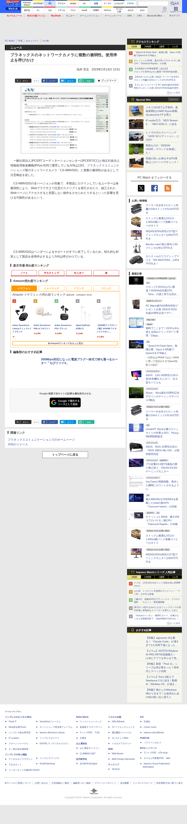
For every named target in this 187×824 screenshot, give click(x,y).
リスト (36, 81)
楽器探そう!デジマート (91, 727)
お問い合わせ (41, 783)
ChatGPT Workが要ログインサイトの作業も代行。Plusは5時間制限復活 (162, 433)
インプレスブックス (49, 758)
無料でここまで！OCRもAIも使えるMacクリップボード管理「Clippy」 (162, 332)
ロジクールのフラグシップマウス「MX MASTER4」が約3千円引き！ (162, 260)
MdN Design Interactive (123, 759)
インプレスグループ (142, 783)
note (89, 81)
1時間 (134, 46)
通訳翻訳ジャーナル (121, 732)
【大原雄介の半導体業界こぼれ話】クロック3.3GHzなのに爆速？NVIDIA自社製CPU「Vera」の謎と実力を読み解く (155, 71)
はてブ (70, 81)
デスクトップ (51, 272)
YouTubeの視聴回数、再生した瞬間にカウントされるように (162, 485)
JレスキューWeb (120, 738)
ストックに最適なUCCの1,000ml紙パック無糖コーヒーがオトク (162, 222)
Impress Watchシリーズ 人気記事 (155, 572)
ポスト (26, 81)
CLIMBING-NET (88, 753)
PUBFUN (144, 738)
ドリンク (79, 288)
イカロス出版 (114, 717)
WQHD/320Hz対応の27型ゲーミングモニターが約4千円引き (162, 235)
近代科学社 (81, 759)
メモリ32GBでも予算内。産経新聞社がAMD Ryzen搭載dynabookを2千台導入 (162, 111)
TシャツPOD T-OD (90, 732)
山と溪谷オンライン (90, 748)
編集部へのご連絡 (82, 783)
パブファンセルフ (152, 742)
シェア (52, 81)
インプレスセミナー (49, 738)
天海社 (147, 721)
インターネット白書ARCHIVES (24, 770)
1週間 (161, 46)
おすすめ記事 (143, 630)
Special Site (143, 99)
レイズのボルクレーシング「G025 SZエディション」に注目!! (162, 136)
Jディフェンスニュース (123, 727)
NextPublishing (47, 763)
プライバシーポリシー (105, 783)
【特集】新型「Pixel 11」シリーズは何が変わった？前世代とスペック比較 (162, 667)
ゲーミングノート (113, 15)
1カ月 (175, 46)
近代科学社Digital (88, 763)
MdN (110, 749)
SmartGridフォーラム (50, 721)
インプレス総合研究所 (19, 732)
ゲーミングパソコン (90, 15)
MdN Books (117, 753)
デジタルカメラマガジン (21, 759)
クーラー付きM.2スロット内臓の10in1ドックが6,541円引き (162, 209)
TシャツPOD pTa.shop (156, 752)
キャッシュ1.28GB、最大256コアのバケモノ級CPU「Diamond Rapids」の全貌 (162, 520)
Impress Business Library (52, 732)
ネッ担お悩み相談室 (18, 749)
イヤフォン (24, 288)
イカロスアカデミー (121, 743)
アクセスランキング (147, 41)
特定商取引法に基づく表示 (169, 783)
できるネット (15, 764)
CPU (139, 15)
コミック (106, 288)
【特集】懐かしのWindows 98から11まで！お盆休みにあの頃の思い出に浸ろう (162, 693)
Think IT (12, 721)
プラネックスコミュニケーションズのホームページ (41, 439)
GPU (129, 15)
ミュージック (51, 288)
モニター (70, 15)
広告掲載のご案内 (60, 783)
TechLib (116, 769)
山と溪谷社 (81, 743)
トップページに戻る (65, 454)
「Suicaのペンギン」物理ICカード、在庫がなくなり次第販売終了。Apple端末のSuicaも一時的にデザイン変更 (157, 618)
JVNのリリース (18, 444)
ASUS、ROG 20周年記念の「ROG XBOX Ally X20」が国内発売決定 (162, 450)
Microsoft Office (154, 15)
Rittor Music (82, 717)
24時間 (147, 46)
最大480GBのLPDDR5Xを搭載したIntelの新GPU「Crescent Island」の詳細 (162, 503)
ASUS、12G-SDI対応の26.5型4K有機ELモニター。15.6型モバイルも (162, 379)
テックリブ (113, 764)
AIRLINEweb (118, 721)
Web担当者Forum (17, 727)
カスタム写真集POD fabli (157, 758)
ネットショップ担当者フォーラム (56, 727)
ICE (142, 717)
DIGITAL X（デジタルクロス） (55, 743)
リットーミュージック (91, 721)
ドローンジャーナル (18, 743)
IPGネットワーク (148, 748)
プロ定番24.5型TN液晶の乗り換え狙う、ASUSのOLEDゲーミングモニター (161, 468)
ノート (24, 272)
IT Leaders (14, 738)
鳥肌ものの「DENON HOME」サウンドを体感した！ (161, 149)
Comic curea (150, 727)
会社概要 (124, 783)
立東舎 (83, 738)
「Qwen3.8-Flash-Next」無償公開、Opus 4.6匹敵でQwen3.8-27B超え (161, 349)
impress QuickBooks (154, 732)
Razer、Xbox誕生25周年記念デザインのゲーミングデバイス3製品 (162, 396)
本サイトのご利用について (18, 783)
